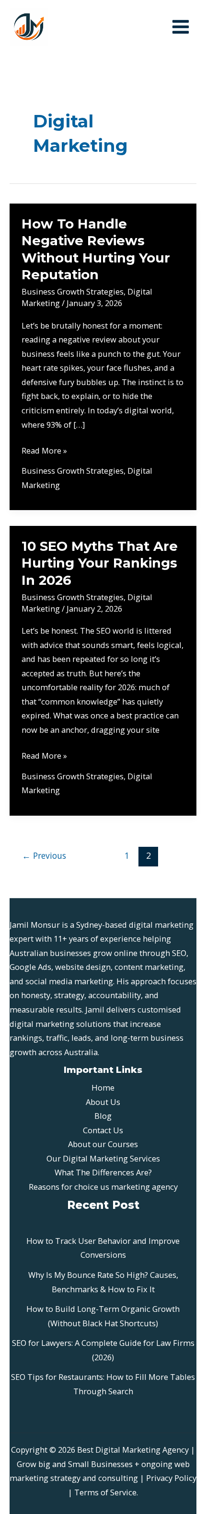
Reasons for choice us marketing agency (103, 1186)
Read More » (44, 451)
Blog (103, 1115)
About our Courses (103, 1144)
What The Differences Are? (103, 1172)
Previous (44, 855)
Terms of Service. (106, 1492)
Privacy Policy (171, 1477)
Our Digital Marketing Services (103, 1158)
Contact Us (103, 1130)
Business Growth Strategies (73, 291)
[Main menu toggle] (180, 27)
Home (103, 1087)
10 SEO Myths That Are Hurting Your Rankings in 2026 (100, 563)
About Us (103, 1101)
